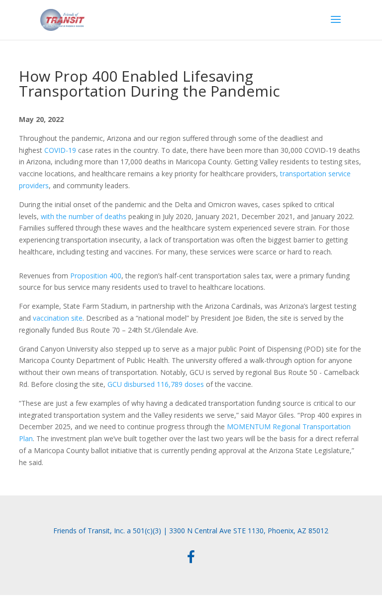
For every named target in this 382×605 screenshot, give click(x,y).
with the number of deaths (83, 216)
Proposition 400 (95, 275)
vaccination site (58, 318)
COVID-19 (60, 150)
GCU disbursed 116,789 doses (155, 384)
